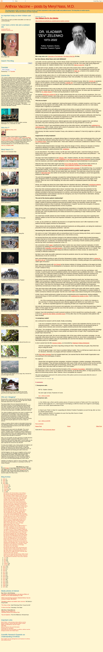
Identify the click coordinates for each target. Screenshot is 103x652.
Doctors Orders (57, 343)
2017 (4, 572)
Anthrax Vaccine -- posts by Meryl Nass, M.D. (40, 6)
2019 (4, 569)
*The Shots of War (5, 605)
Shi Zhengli (57, 264)
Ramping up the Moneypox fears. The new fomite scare (16, 542)
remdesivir (66, 149)
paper (51, 245)
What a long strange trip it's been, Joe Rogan (13, 522)
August (5, 490)
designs (7, 468)
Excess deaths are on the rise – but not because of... (15, 517)
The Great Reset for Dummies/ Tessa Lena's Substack (16, 556)
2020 (4, 567)
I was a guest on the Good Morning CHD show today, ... (16, 513)
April (5, 560)
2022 (4, 483)
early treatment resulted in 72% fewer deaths (78, 165)
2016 (4, 573)
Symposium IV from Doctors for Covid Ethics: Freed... (15, 543)
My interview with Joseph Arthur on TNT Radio (14, 544)
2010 (4, 582)
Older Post (99, 426)
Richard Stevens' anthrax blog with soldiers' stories (13, 623)
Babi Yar (76, 71)
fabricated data (45, 173)
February (6, 563)
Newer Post (38, 426)
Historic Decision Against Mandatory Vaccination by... (15, 504)
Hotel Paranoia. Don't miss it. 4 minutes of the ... (14, 521)
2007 (4, 586)
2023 (4, 482)
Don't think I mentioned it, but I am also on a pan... (15, 526)
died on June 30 (79, 65)
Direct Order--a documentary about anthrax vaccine (13, 622)
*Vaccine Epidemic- (6, 614)
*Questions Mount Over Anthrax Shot (10, 612)
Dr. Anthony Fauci (40, 141)
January (6, 564)
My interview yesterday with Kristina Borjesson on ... (15, 494)
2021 (4, 566)
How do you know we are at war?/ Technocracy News (15, 497)
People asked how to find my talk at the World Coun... (15, 539)
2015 (4, 575)
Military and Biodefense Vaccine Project (10, 624)
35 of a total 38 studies (71, 163)
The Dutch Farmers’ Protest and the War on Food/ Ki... (16, 548)
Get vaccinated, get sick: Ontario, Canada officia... (15, 511)
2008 (4, 585)
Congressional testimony (7, 140)
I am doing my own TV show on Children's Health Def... (16, 529)
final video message (45, 354)
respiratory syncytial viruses (53, 248)
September (6, 489)
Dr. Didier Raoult (47, 92)
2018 (4, 570)
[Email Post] (52, 378)
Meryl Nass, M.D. (12, 129)
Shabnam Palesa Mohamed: (80, 343)
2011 (4, 581)
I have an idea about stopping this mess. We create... (15, 498)
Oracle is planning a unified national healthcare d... (15, 520)
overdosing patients (95, 184)
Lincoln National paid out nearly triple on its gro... (14, 508)
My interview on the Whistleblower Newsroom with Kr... (16, 535)
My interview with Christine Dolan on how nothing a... (15, 493)
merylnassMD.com (5, 29)
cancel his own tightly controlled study (53, 314)
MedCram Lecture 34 (49, 94)
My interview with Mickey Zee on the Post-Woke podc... (16, 534)
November (6, 486)
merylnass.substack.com (7, 30)
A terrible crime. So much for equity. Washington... (15, 499)
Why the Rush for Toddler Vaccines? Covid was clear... (16, 551)
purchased (23, 469)
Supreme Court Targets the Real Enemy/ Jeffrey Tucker (16, 554)
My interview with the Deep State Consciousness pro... (16, 547)
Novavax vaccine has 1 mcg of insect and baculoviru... (16, 503)
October (6, 487)
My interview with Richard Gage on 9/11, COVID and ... (16, 532)
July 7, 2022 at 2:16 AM (44, 395)
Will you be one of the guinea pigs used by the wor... (15, 519)
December (6, 484)
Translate (12, 71)
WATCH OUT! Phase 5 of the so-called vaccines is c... (16, 525)
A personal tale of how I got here (11, 552)
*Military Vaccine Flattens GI (8, 611)
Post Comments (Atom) (49, 429)
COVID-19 (92, 81)
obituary (61, 158)
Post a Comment (39, 423)
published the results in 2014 (79, 296)
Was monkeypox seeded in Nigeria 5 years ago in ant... (16, 495)
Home (69, 426)
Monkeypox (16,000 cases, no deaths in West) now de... (16, 506)
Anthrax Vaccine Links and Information (10, 627)
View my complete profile (7, 145)
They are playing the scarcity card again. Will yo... (15, 512)
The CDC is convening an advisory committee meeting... (16, 530)
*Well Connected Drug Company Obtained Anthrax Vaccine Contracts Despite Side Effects (15, 598)
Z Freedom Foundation (78, 369)
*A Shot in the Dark (6, 607)
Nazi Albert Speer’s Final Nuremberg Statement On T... (16, 550)
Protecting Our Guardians (7, 628)
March (5, 562)
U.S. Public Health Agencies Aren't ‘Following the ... (15, 528)
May (5, 559)
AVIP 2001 (3, 625)
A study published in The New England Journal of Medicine (72, 159)
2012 (4, 579)
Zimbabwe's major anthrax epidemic (10, 137)
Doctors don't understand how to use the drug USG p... (16, 538)
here (5, 151)
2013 (4, 578)
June (5, 557)
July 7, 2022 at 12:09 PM (44, 420)
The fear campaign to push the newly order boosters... (15, 537)
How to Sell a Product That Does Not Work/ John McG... (16, 555)
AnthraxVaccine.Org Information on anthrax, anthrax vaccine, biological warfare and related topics (15, 630)
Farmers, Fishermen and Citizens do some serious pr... (16, 541)
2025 (4, 479)
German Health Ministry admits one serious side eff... (15, 510)
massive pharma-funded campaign (69, 168)
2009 (4, 584)
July (5, 491)
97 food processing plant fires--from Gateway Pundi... (15, 533)
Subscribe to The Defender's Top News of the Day (61, 56)
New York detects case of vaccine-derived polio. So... (15, 507)
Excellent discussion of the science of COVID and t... (15, 516)
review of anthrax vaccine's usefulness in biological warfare (16, 138)
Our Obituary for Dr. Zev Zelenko (46, 18)
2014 (4, 576)
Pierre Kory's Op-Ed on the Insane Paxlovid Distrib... (15, 502)
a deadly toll (69, 83)
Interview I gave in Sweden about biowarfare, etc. (14, 500)
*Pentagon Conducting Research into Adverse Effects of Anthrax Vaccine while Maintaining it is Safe (15, 595)
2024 (4, 480)
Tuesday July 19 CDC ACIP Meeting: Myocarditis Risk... (16, 515)
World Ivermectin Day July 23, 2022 (11, 524)
